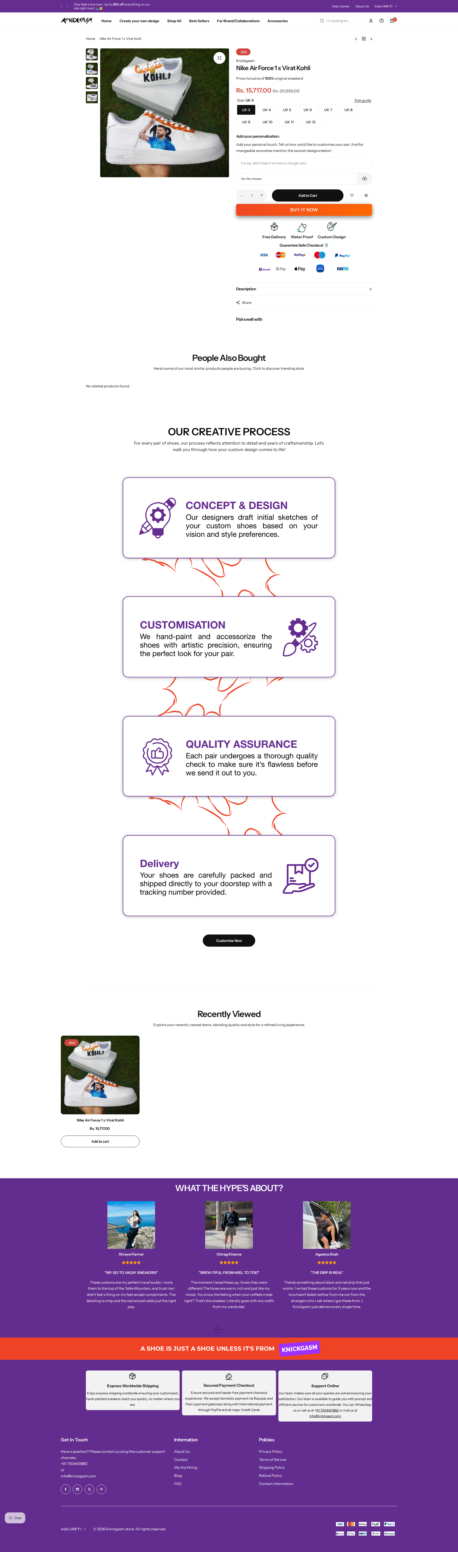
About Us (362, 6)
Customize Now (229, 940)
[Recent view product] (381, 21)
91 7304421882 (327, 1410)
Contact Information (276, 1483)
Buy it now (304, 210)
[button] (61, 6)
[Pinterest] (101, 1489)
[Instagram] (77, 1489)
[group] (164, 112)
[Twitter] (89, 1489)
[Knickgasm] (76, 21)
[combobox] (339, 21)
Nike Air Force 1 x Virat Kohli (100, 1120)
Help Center (340, 6)
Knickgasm (245, 60)
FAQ (177, 1483)
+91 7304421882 (74, 1463)
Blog (178, 1475)
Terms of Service (272, 1459)
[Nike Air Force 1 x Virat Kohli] (100, 1075)
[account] (371, 21)
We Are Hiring (185, 1467)
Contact (181, 1459)
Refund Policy (270, 1475)
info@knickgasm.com (325, 1416)
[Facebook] (65, 1489)
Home (90, 38)
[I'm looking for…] (322, 21)
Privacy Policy (270, 1451)
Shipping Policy (272, 1467)
